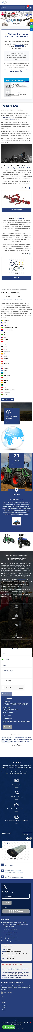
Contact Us (7, 726)
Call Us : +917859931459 (8, 712)
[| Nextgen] (16, 266)
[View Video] (16, 490)
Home (3, 1000)
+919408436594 (7, 935)
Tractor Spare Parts (21, 579)
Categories (4, 1005)
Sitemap (4, 1009)
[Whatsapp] (18, 1028)
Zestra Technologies (17, 1024)
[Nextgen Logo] (4, 2)
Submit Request (6, 693)
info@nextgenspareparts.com (13, 870)
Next (30, 838)
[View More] (12, 422)
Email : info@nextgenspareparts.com (10, 709)
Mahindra (7, 117)
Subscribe (7, 902)
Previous (27, 838)
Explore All (27, 834)
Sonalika (12, 119)
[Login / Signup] (30, 7)
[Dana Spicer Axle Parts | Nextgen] (16, 199)
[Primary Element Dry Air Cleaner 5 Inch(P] (16, 850)
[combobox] (3, 659)
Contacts (4, 1007)
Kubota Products (6, 1012)
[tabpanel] (16, 18)
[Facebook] (14, 1028)
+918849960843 (7, 932)
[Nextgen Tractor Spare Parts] (16, 850)
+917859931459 (9, 865)
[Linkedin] (22, 1028)
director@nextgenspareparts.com (10, 710)
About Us (4, 1002)
